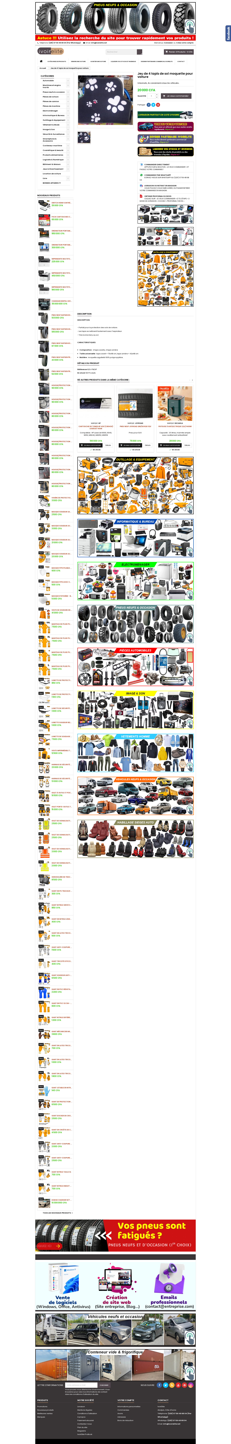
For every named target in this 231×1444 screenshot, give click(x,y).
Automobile (48, 80)
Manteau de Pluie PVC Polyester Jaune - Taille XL (62, 638)
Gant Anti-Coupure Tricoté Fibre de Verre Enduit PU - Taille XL (62, 1158)
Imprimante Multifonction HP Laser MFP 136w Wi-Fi (62, 259)
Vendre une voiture (78, 61)
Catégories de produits (56, 61)
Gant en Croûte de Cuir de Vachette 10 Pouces (62, 1130)
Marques (41, 1417)
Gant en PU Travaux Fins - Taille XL (62, 891)
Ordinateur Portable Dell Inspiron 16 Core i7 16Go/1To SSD (62, 231)
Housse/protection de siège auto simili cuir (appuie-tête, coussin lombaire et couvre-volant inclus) (62, 385)
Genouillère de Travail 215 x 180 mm (62, 877)
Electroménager (50, 110)
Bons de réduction (125, 1420)
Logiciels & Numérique (53, 159)
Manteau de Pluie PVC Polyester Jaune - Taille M (62, 652)
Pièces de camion (51, 101)
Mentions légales (84, 1410)
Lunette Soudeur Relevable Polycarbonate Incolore (62, 722)
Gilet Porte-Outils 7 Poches (62, 807)
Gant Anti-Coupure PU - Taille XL (62, 947)
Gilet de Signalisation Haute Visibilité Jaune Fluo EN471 (62, 863)
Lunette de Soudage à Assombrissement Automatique (62, 736)
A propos (81, 1417)
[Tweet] (153, 105)
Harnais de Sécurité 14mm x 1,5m (62, 778)
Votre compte (126, 1400)
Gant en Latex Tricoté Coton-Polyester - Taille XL (62, 1045)
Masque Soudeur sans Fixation (62, 512)
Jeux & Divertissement (53, 169)
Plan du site (82, 1427)
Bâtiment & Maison (52, 164)
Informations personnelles (129, 1406)
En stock (81, 373)
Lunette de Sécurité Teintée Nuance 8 (62, 708)
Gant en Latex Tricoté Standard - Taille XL (62, 1059)
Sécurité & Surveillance (53, 134)
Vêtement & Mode (51, 125)
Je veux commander (176, 95)
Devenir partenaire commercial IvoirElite (156, 61)
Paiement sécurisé (85, 1420)
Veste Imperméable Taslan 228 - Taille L (62, 750)
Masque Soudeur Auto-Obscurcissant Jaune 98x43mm (62, 554)
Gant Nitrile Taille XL (61, 1172)
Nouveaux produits (48, 195)
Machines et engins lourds (52, 86)
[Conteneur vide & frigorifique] (115, 1364)
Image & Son (49, 129)
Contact (181, 61)
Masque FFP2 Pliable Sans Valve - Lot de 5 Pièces (62, 568)
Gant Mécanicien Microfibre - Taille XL (62, 1031)
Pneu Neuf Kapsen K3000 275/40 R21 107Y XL (62, 315)
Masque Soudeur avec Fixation (62, 526)
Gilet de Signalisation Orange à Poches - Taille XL (62, 835)
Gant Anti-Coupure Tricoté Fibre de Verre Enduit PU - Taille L (62, 1144)
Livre (45, 178)
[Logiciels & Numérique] (115, 1285)
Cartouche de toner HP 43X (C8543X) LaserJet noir (96, 427)
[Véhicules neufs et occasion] (115, 1328)
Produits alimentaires (53, 155)
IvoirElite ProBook (84, 1434)
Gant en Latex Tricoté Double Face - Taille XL (62, 1073)
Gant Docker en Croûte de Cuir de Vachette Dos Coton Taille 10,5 (62, 1116)
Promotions (42, 1406)
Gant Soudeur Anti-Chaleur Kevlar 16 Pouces (62, 975)
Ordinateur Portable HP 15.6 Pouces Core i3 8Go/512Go (62, 245)
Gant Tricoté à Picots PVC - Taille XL (62, 961)
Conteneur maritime (52, 145)
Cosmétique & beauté (53, 150)
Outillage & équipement (54, 120)
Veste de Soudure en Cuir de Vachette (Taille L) (62, 610)
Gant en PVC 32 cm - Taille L (62, 1003)
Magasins (81, 1431)
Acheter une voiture (98, 61)
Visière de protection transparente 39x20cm (62, 498)
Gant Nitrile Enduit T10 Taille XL (62, 1186)
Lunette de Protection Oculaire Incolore (62, 680)
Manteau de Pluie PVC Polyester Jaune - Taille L (62, 666)
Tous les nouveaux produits (58, 1213)
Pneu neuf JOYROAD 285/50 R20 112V (135, 426)
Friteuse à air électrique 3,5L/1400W (175, 426)
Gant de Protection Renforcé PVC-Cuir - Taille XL (62, 1102)
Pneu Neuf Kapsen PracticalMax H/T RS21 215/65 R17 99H (62, 371)
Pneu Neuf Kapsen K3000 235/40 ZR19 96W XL (62, 343)
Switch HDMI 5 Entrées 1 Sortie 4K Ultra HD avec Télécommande (62, 203)
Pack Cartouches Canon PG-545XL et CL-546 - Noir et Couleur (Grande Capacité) (62, 217)
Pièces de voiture (50, 96)
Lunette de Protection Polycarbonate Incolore (62, 694)
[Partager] (149, 105)
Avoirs (120, 1413)
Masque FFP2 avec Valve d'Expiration (62, 582)
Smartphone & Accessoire (50, 140)
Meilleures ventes (45, 1413)
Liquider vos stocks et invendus (123, 61)
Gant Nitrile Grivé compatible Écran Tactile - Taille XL (62, 905)
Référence (82, 369)
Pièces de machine (51, 106)
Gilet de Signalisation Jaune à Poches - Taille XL (62, 821)
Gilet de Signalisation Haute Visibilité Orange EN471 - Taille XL (62, 849)
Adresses (122, 1417)
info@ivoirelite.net (99, 43)
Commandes (123, 1410)
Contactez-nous (84, 1424)
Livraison (81, 1406)
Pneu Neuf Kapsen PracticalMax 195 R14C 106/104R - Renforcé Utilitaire (62, 357)
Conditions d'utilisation (87, 1413)
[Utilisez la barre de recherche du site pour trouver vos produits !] (115, 37)
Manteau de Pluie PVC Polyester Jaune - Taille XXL (62, 624)
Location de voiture (52, 173)
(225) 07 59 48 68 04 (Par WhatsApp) (65, 43)
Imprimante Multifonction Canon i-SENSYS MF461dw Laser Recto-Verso (62, 273)
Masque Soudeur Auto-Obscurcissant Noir (62, 540)
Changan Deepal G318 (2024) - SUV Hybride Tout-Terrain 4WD (62, 301)
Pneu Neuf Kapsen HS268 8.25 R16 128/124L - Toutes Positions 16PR (62, 329)
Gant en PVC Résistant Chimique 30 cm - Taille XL (62, 989)
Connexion (168, 43)
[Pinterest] (158, 105)
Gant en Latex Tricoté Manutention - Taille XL (62, 933)
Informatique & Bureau (53, 115)
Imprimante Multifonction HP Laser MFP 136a (62, 287)
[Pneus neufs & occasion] (115, 17)
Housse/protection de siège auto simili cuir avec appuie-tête (62, 413)
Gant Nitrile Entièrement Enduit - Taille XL (62, 1017)
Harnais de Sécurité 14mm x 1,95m (62, 764)
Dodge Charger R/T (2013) (62, 1200)
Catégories (47, 76)
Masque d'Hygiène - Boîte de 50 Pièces (62, 596)
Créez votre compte (184, 43)
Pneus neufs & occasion (54, 92)
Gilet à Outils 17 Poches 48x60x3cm (62, 793)
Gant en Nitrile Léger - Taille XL (62, 919)
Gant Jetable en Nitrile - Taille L (62, 1088)
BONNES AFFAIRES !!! (52, 183)
